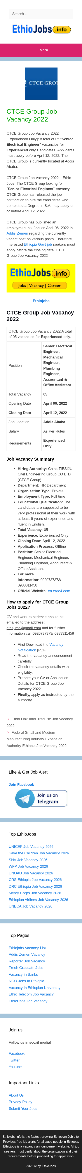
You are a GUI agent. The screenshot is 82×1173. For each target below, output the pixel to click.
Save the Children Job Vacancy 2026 (39, 853)
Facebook (17, 1053)
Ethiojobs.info (11, 1136)
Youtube (15, 1067)
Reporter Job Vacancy (27, 961)
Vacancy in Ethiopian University (35, 988)
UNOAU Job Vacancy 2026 (31, 873)
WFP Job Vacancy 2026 (28, 866)
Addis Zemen (17, 233)
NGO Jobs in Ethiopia (27, 981)
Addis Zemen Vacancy (27, 954)
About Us (16, 1095)
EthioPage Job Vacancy (28, 1001)
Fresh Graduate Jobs (26, 968)
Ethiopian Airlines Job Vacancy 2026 (38, 900)
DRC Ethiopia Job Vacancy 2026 (35, 886)
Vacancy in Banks (23, 974)
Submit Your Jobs (23, 1109)
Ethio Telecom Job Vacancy (32, 994)
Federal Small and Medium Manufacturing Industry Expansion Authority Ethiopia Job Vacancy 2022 (36, 739)
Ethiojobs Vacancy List (27, 948)
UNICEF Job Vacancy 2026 (31, 847)
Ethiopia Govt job (38, 244)
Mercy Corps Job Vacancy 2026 (35, 893)
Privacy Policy (20, 1102)
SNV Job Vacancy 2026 (28, 860)
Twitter (14, 1060)
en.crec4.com (59, 591)
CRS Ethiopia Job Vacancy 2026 (35, 880)
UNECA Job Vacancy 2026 (30, 906)
